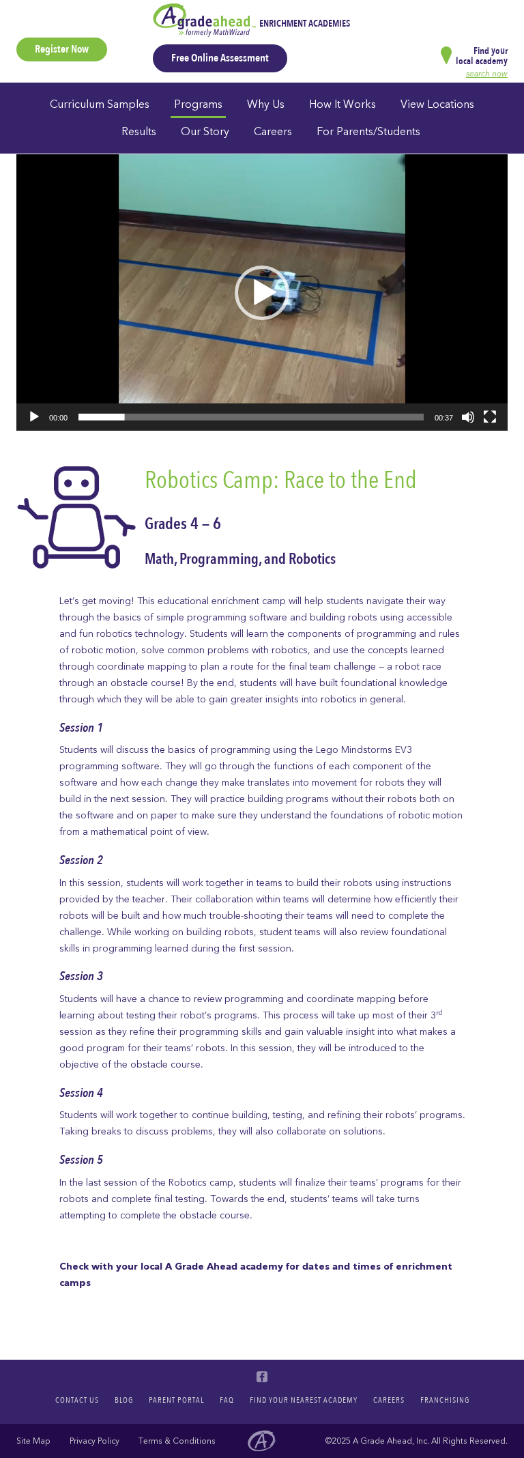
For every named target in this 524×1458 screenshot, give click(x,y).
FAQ (227, 1400)
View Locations (437, 104)
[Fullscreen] (490, 417)
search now (487, 73)
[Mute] (468, 417)
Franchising (444, 1400)
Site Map (33, 1440)
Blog (124, 1400)
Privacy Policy (94, 1440)
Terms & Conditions (177, 1440)
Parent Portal (176, 1400)
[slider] (251, 417)
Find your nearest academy (304, 1400)
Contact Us (77, 1400)
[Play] (34, 417)
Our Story (205, 131)
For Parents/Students (368, 131)
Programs (198, 104)
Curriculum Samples (99, 104)
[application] (262, 292)
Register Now (62, 49)
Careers (273, 131)
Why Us (266, 104)
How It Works (342, 104)
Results (138, 131)
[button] (262, 293)
